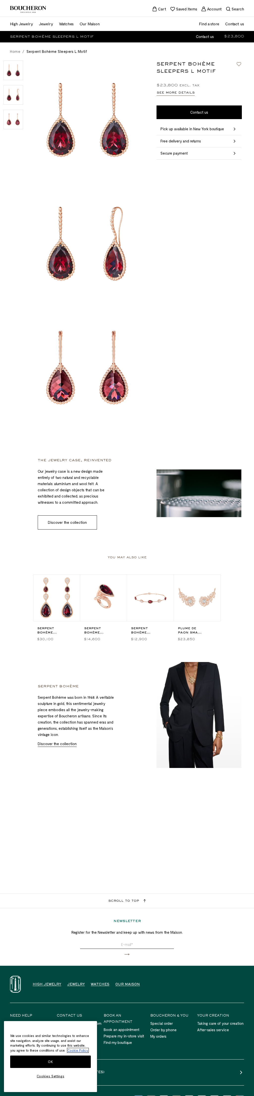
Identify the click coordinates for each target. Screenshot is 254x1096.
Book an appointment (121, 1029)
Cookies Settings (50, 1076)
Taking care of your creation (220, 1023)
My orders (158, 1036)
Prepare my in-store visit (124, 1036)
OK (50, 1062)
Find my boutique (118, 1042)
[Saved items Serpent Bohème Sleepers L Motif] (238, 64)
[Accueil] (15, 984)
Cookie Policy (77, 1050)
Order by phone (163, 1030)
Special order (161, 1023)
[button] (127, 954)
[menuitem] (159, 9)
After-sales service (213, 1030)
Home (15, 51)
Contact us (205, 36)
